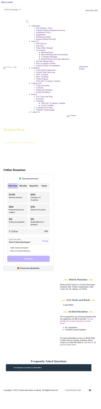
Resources (40, 99)
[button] (70, 305)
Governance (41, 50)
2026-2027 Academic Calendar (48, 81)
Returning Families (43, 37)
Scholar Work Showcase (45, 72)
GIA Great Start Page (44, 96)
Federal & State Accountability (48, 66)
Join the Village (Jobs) (44, 61)
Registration (40, 35)
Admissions (35, 26)
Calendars (40, 101)
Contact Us (35, 112)
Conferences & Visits (44, 108)
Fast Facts (40, 46)
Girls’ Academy (42, 74)
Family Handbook (43, 92)
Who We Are (41, 43)
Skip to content (7, 2)
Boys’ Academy (42, 77)
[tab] (48, 367)
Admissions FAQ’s (43, 32)
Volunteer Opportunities (45, 110)
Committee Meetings (49, 57)
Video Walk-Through (44, 48)
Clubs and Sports (42, 85)
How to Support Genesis (45, 63)
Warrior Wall (76, 390)
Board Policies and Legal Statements (55, 59)
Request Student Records (46, 39)
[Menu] (27, 21)
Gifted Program (42, 79)
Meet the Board (47, 52)
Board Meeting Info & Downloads (54, 55)
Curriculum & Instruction (46, 70)
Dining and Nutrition (44, 90)
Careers (68, 390)
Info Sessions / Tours (44, 28)
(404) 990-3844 (91, 10)
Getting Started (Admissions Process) (50, 30)
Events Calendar (47, 105)
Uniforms (39, 88)
